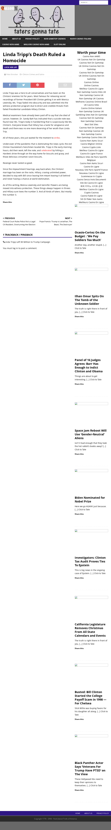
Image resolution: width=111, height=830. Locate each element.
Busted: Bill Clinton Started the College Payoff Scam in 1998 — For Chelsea (90, 697)
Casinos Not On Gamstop (91, 62)
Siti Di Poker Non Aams (91, 199)
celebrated (46, 150)
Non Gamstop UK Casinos (91, 98)
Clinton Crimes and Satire (33, 74)
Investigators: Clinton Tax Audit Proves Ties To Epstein (90, 561)
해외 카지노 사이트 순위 (91, 186)
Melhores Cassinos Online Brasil (91, 101)
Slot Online (60, 44)
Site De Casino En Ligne (91, 182)
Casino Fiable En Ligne (91, 195)
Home (5, 39)
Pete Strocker (12, 74)
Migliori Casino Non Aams (36, 44)
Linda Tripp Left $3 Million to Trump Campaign (27, 242)
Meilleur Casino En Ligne (91, 88)
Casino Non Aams (10, 44)
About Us (16, 39)
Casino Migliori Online (91, 143)
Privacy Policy (32, 39)
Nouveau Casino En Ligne (91, 173)
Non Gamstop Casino (91, 134)
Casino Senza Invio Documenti (91, 179)
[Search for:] (93, 2)
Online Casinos (91, 85)
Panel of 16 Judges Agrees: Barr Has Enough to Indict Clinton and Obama (89, 365)
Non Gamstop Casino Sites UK (91, 92)
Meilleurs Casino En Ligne (91, 202)
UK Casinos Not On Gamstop (91, 59)
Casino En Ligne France (91, 153)
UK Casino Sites (91, 104)
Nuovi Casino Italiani (80, 39)
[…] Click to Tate (86, 312)
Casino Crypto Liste (91, 147)
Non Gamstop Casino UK (91, 95)
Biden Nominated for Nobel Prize (90, 499)
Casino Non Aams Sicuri (91, 140)
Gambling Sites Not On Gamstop (91, 114)
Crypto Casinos (91, 192)
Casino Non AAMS (91, 56)
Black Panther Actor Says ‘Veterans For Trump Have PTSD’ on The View (90, 768)
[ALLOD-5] (37, 34)
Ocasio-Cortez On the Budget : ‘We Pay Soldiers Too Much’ (90, 236)
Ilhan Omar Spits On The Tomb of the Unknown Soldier (89, 300)
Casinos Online (91, 82)
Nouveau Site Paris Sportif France (91, 169)
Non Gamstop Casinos (55, 39)
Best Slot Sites (91, 124)
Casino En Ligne (91, 166)
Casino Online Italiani (91, 108)
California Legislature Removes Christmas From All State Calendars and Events (90, 630)
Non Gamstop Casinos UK (91, 111)
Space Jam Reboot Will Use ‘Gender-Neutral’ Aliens (91, 434)
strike (57, 137)
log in (15, 248)
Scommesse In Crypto (91, 176)
